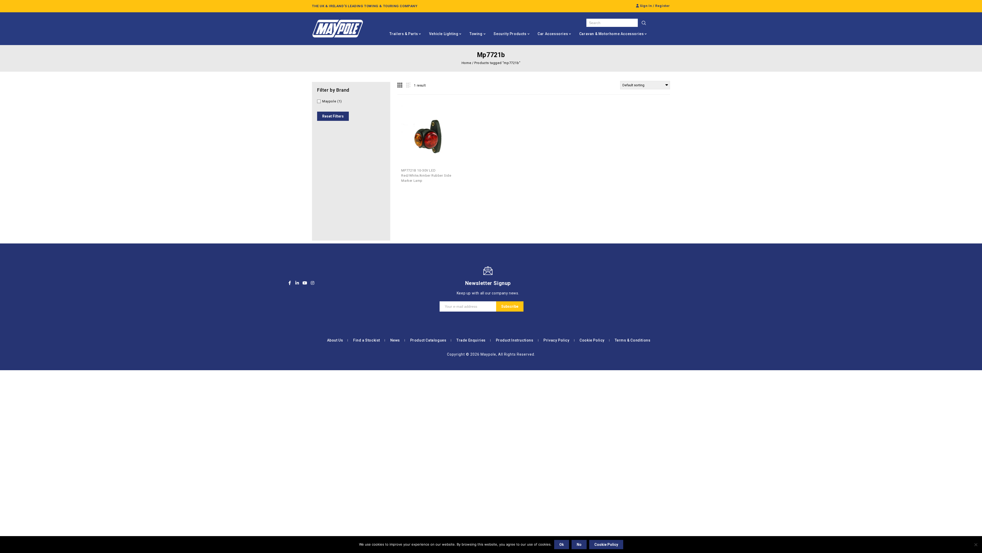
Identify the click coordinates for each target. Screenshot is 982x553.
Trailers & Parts (403, 34)
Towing (476, 34)
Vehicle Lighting (444, 34)
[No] (975, 544)
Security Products (510, 34)
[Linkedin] (297, 282)
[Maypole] (337, 28)
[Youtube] (305, 282)
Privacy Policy (556, 340)
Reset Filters (333, 116)
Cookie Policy (592, 340)
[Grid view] (400, 85)
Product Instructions (514, 340)
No (579, 545)
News (395, 340)
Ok (561, 545)
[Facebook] (289, 282)
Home (466, 63)
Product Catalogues (428, 340)
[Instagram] (312, 282)
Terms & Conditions (633, 340)
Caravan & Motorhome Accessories (611, 34)
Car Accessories (553, 34)
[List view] (408, 85)
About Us (335, 340)
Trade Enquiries (471, 340)
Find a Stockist (366, 340)
